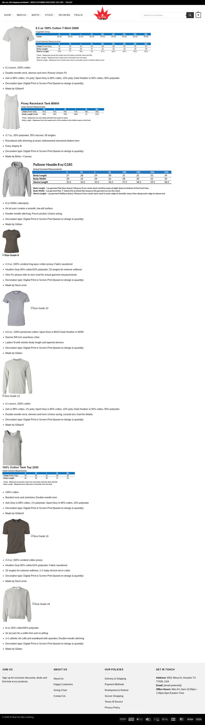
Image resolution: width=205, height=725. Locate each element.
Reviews (64, 15)
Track (78, 15)
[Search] (190, 15)
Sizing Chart (60, 690)
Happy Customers (63, 684)
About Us (58, 678)
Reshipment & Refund (116, 690)
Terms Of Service (114, 701)
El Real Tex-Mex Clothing (22, 717)
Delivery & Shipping (115, 678)
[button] (198, 15)
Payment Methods (114, 684)
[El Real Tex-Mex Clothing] (102, 13)
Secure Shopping (114, 696)
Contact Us (59, 696)
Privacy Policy (112, 707)
